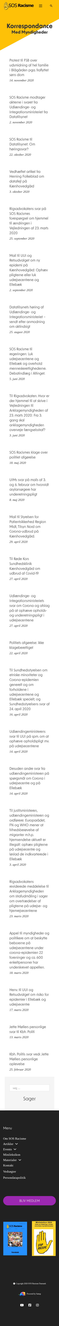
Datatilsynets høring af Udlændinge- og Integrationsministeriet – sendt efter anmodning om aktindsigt (27, 317)
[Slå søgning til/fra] (51, 6)
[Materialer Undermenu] (19, 1160)
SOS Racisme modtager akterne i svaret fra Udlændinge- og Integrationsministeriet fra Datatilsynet (28, 107)
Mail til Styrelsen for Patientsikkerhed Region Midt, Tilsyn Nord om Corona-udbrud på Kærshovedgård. (27, 526)
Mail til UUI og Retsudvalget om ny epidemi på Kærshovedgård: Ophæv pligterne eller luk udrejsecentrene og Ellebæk (28, 270)
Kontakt (8, 1165)
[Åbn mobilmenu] (40, 6)
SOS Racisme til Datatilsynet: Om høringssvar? (22, 144)
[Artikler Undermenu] (16, 1143)
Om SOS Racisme (14, 1138)
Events (7, 1149)
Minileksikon (11, 1154)
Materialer (10, 1160)
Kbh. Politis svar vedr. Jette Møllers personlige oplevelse (29, 1059)
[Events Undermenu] (15, 1149)
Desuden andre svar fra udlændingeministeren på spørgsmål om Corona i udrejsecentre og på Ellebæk (29, 778)
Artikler (8, 1144)
